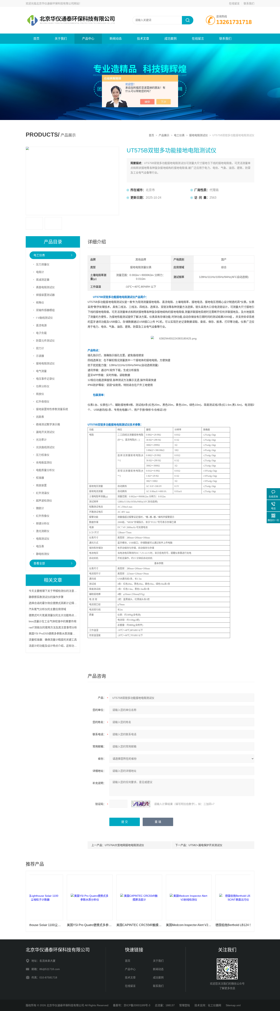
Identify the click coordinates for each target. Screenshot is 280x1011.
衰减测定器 (42, 279)
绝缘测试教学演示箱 (48, 424)
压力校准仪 (42, 454)
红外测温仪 (42, 492)
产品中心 (88, 38)
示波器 (40, 355)
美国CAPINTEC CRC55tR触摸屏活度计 (114, 925)
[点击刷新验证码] (140, 804)
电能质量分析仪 (45, 470)
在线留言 (234, 3)
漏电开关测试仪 (45, 432)
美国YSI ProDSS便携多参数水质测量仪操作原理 (57, 633)
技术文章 (143, 38)
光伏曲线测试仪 (45, 447)
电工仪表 (179, 135)
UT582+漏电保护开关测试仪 (205, 845)
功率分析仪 (42, 386)
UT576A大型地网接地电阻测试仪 (124, 845)
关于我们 (61, 38)
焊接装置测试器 (45, 294)
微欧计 (40, 508)
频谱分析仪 (42, 523)
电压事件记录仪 (45, 378)
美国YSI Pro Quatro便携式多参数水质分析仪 (65, 925)
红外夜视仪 (42, 401)
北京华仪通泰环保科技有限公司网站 (57, 3)
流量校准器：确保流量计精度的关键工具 (53, 639)
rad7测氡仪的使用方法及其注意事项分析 (53, 627)
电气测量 (41, 371)
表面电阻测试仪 (45, 287)
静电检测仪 (42, 553)
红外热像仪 (42, 515)
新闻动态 (116, 38)
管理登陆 (184, 1005)
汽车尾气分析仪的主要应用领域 (47, 609)
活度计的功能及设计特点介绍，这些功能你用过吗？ (59, 645)
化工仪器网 (214, 1005)
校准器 (40, 477)
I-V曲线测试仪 (44, 317)
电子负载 (41, 332)
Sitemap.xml (233, 1005)
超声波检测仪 (44, 500)
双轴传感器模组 (45, 310)
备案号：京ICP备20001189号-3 (131, 1005)
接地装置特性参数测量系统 (52, 409)
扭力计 (40, 348)
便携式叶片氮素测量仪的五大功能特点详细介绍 (57, 615)
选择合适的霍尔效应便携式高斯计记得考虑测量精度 (59, 603)
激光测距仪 (42, 531)
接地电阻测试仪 (198, 135)
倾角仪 (40, 302)
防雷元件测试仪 (45, 340)
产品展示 (164, 135)
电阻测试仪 (42, 538)
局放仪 (40, 393)
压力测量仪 (42, 264)
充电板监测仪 (44, 462)
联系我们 (249, 3)
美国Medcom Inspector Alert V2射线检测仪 (164, 925)
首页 (36, 38)
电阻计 (40, 272)
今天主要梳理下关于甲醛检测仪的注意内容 (54, 590)
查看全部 (39, 563)
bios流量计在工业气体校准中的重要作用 (52, 621)
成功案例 (170, 38)
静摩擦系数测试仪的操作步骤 (46, 596)
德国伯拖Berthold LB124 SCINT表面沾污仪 (213, 925)
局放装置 (41, 485)
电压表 (40, 546)
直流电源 (41, 325)
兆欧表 (40, 416)
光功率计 (41, 439)
